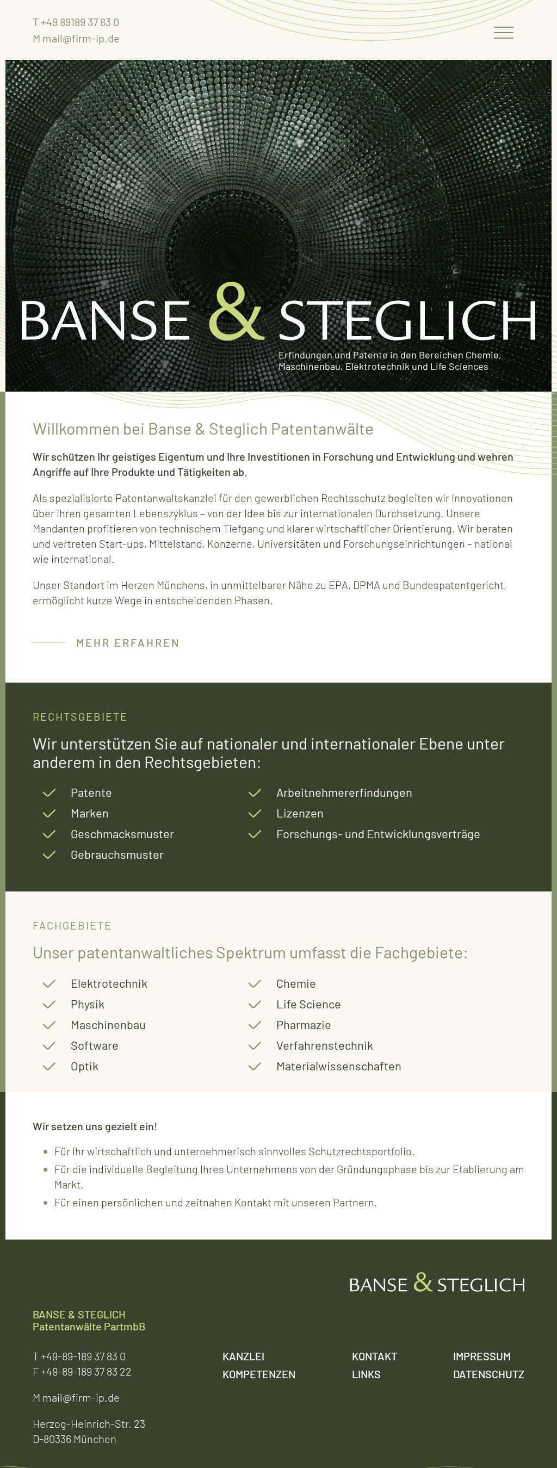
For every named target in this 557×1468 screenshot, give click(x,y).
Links (366, 1373)
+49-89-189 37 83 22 (86, 1371)
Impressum (482, 1355)
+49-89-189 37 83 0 (83, 1355)
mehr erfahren (128, 642)
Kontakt (374, 1355)
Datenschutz (488, 1373)
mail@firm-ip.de (81, 38)
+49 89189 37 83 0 (80, 21)
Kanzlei (243, 1355)
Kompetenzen (258, 1373)
